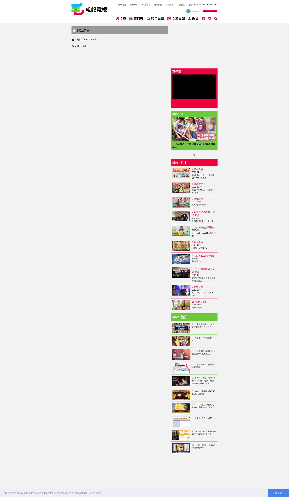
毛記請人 (182, 4)
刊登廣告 (158, 4)
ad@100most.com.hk (86, 39)
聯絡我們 (170, 4)
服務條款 (134, 4)
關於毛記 (122, 4)
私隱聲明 (146, 4)
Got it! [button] (278, 493)
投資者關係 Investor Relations (203, 4)
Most (176, 162)
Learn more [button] (95, 493)
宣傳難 (176, 71)
